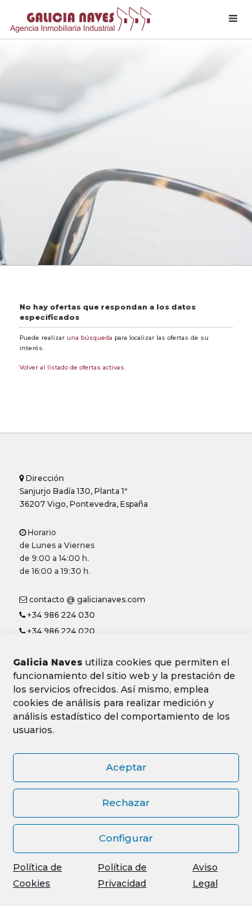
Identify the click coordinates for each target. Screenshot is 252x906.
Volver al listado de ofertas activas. (72, 367)
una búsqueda (89, 337)
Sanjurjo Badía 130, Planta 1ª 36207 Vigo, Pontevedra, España (83, 491)
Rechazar (126, 802)
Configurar (126, 838)
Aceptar (126, 767)
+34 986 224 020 (60, 631)
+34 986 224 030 (60, 615)
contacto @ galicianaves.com (86, 599)
